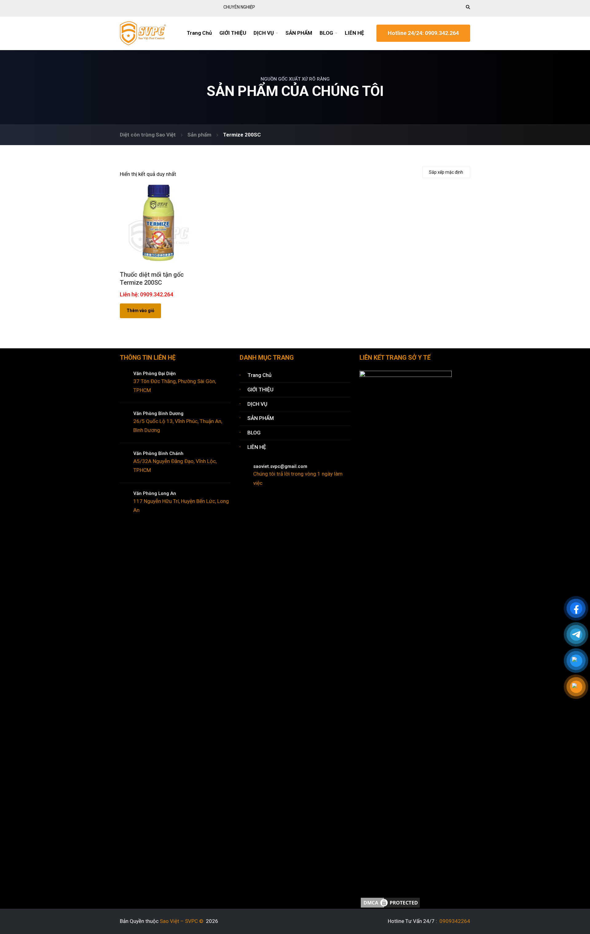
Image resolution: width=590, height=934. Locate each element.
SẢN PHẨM (298, 33)
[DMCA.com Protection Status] (390, 902)
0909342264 (454, 921)
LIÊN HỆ (354, 33)
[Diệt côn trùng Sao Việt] (143, 33)
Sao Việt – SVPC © (183, 921)
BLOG (326, 33)
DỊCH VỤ (264, 33)
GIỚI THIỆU (232, 33)
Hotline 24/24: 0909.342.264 (423, 33)
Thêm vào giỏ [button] (140, 310)
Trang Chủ (199, 33)
